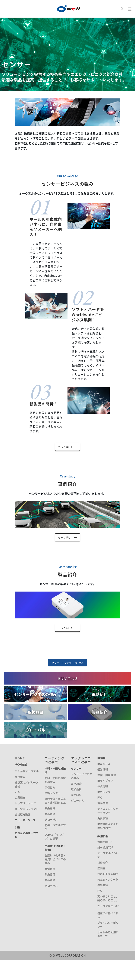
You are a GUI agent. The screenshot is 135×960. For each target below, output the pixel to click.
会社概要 (20, 777)
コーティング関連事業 (55, 760)
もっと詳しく (67, 447)
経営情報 (102, 769)
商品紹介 (50, 814)
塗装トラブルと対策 (55, 827)
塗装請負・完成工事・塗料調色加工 (55, 800)
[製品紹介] (99, 706)
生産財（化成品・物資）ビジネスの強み (55, 859)
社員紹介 (102, 862)
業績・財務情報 (106, 775)
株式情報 (102, 786)
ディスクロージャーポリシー (107, 810)
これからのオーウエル (26, 835)
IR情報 (101, 758)
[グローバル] (35, 724)
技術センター (52, 793)
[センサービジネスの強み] (35, 688)
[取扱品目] (35, 706)
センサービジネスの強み (81, 776)
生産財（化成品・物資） (55, 848)
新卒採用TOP (105, 847)
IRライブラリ (105, 780)
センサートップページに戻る (67, 663)
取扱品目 (50, 808)
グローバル (51, 819)
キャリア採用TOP (108, 906)
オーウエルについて (107, 855)
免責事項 (102, 818)
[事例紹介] (99, 688)
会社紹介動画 (23, 814)
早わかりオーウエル (26, 771)
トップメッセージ (25, 803)
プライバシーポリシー (107, 924)
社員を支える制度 (107, 874)
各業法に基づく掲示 (107, 915)
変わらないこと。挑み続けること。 (107, 898)
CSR (17, 827)
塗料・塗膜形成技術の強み (55, 780)
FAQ (99, 797)
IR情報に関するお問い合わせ (107, 826)
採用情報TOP (105, 842)
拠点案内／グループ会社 (26, 784)
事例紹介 (50, 787)
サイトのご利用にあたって (107, 934)
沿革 (17, 792)
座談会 (101, 868)
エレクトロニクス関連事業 (81, 760)
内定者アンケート (107, 879)
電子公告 (102, 803)
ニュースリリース (25, 820)
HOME (20, 758)
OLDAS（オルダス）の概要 (54, 836)
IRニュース (103, 764)
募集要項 (102, 885)
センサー (76, 768)
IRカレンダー (105, 792)
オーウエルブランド (26, 809)
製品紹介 (76, 795)
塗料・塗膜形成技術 (55, 770)
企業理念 (20, 797)
